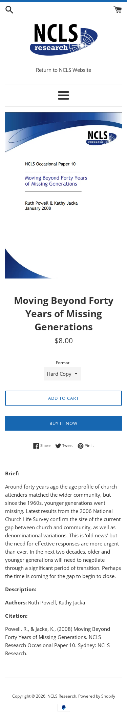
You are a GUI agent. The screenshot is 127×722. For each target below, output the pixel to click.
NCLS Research (61, 696)
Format (62, 363)
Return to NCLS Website (63, 69)
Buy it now (63, 423)
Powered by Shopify (96, 696)
